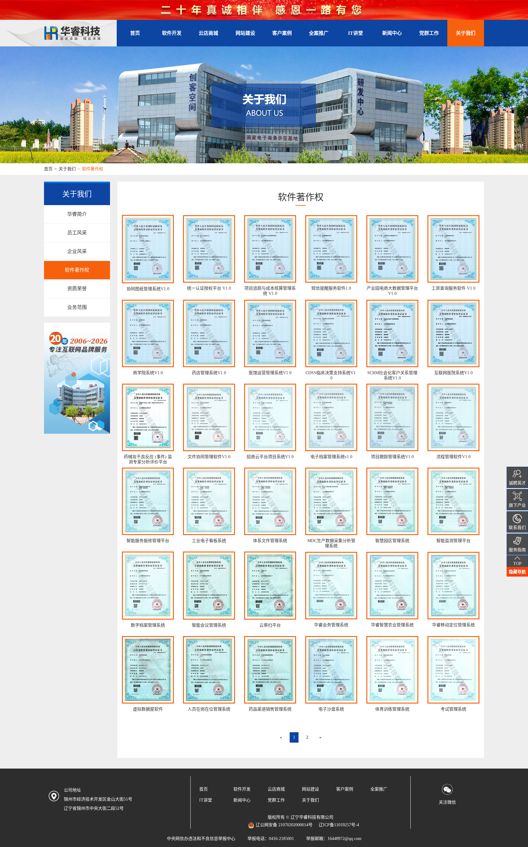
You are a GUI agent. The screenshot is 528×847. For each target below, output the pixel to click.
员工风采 (77, 232)
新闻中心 (392, 33)
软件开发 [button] (172, 33)
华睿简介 (77, 214)
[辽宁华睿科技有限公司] (80, 33)
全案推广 (378, 789)
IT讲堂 (355, 33)
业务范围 (77, 307)
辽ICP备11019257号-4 (339, 825)
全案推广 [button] (318, 33)
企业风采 (77, 251)
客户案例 (282, 33)
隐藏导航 (517, 572)
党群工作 (429, 33)
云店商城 (276, 789)
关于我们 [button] (465, 33)
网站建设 (310, 789)
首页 (135, 33)
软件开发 (242, 789)
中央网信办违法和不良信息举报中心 (201, 838)
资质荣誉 (77, 288)
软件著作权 (77, 270)
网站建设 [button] (245, 33)
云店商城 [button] (208, 33)
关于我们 (67, 169)
